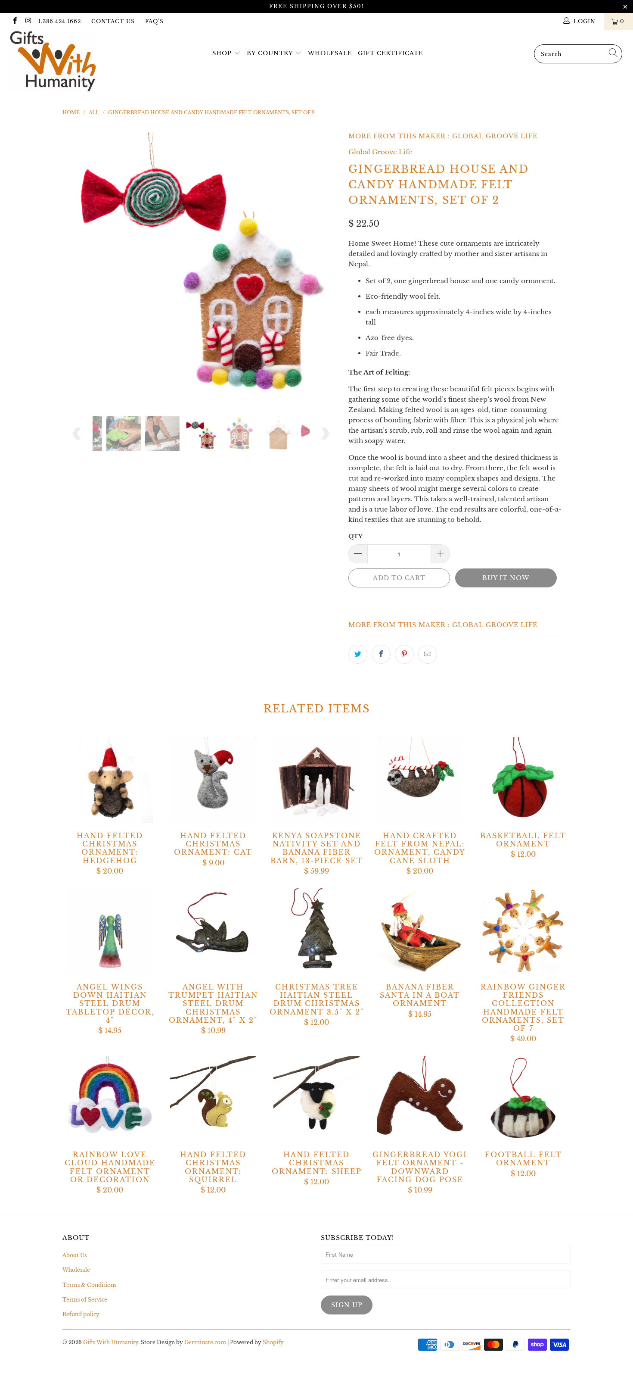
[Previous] (77, 265)
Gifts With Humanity (110, 1342)
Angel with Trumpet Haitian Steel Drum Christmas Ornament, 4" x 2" (213, 931)
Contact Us (113, 21)
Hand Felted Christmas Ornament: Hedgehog (109, 780)
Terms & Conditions (89, 1285)
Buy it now (505, 578)
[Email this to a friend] (427, 654)
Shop (222, 53)
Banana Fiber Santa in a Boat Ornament (419, 931)
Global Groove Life (494, 136)
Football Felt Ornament (523, 1099)
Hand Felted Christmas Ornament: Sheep (316, 1099)
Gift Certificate (390, 53)
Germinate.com (205, 1342)
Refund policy (80, 1314)
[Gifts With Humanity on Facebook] (14, 21)
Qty (355, 536)
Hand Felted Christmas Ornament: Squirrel (213, 1099)
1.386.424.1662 (59, 21)
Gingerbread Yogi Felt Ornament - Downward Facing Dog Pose (419, 1099)
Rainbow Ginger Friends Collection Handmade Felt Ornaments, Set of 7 (523, 931)
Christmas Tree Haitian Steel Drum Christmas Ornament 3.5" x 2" (316, 931)
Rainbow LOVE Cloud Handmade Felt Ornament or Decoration (109, 1099)
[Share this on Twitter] (357, 654)
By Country (270, 53)
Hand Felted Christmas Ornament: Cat (213, 780)
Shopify (273, 1342)
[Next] (325, 265)
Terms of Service (84, 1299)
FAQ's (154, 21)
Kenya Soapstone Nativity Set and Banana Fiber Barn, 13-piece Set (316, 780)
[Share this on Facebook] (381, 654)
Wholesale (330, 53)
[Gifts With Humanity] (55, 62)
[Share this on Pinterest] (404, 654)
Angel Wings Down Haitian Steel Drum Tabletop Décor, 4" (109, 931)
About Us (74, 1255)
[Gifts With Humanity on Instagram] (27, 21)
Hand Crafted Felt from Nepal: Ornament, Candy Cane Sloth (419, 780)
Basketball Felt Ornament (523, 780)
